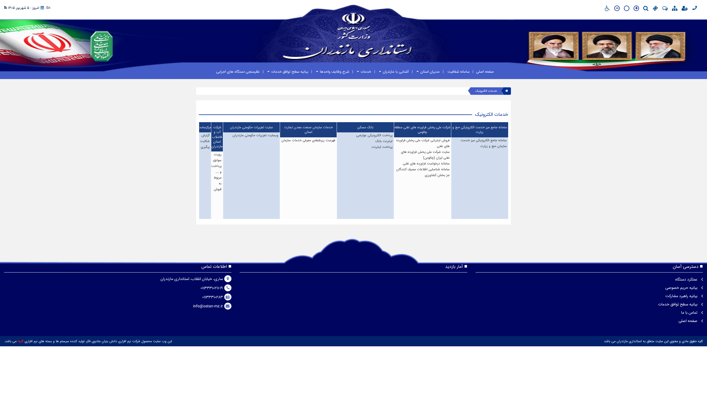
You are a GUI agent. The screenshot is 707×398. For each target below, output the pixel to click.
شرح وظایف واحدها (334, 72)
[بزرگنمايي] (636, 8)
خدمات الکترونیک (486, 91)
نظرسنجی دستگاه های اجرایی (238, 72)
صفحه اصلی (485, 72)
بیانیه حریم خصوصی (681, 288)
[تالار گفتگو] (665, 9)
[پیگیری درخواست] (655, 9)
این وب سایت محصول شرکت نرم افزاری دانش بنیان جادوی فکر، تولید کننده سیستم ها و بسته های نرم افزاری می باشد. (88, 341)
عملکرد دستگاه (686, 279)
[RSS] (5, 8)
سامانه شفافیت (457, 72)
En (48, 8)
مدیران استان (429, 72)
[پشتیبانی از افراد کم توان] (607, 9)
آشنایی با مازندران (395, 72)
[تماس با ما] (694, 8)
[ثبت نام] (685, 9)
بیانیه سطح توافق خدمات (289, 72)
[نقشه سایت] (674, 9)
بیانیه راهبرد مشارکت (681, 296)
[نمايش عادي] (626, 10)
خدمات (365, 72)
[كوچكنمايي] (617, 8)
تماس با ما (689, 313)
